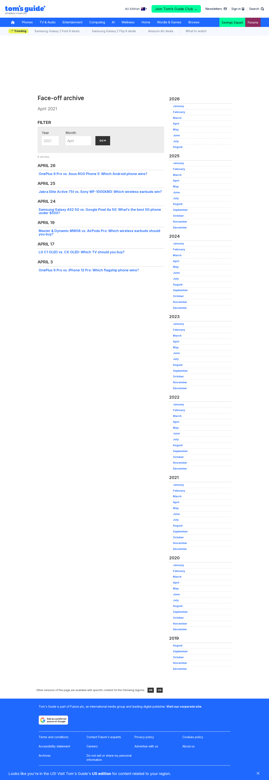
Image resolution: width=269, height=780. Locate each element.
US (159, 690)
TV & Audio (48, 22)
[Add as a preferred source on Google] (53, 720)
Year (45, 133)
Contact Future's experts (104, 737)
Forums (253, 22)
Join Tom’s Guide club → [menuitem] (176, 9)
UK (151, 690)
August (177, 147)
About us (188, 746)
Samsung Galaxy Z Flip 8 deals (114, 31)
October (178, 215)
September (180, 209)
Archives (45, 755)
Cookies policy (192, 737)
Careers (92, 746)
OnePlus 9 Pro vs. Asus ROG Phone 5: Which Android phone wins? (93, 174)
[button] (256, 9)
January (178, 106)
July (176, 141)
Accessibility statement (54, 746)
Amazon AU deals (160, 31)
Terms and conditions (54, 737)
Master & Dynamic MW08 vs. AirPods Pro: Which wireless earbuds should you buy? (99, 232)
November (180, 221)
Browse (193, 22)
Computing (97, 22)
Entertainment (72, 22)
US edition (101, 773)
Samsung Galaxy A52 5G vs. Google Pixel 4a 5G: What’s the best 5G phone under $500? (100, 211)
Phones (27, 22)
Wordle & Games (169, 22)
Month (71, 133)
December (180, 227)
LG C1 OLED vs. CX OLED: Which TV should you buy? (82, 252)
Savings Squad (232, 22)
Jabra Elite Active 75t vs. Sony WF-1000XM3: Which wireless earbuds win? (100, 192)
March (177, 117)
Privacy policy (144, 737)
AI (113, 22)
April (176, 123)
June (176, 135)
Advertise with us (146, 746)
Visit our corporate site (183, 706)
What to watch (196, 31)
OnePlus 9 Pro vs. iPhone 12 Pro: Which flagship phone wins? (89, 270)
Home (145, 22)
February (179, 112)
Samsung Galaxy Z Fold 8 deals (57, 31)
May (176, 129)
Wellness (127, 22)
